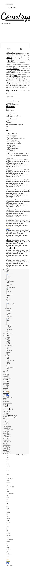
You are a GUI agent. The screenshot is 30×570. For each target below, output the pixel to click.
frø (4, 404)
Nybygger (9, 4)
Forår (4, 398)
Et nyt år (8, 342)
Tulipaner (6, 446)
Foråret (5, 399)
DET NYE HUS (13, 7)
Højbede (5, 409)
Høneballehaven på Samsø (17, 138)
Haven (7, 404)
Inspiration (6, 411)
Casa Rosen (13, 135)
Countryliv (9, 565)
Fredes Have (13, 140)
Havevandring (7, 406)
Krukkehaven (7, 414)
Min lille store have (15, 147)
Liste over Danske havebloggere (19, 153)
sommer (5, 438)
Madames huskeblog (15, 143)
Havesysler (13, 136)
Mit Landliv (13, 145)
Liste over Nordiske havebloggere (19, 155)
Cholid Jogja (8, 356)
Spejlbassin (6, 440)
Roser (5, 429)
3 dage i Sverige (11, 410)
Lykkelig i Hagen (14, 148)
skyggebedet (7, 435)
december (6, 379)
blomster (6, 376)
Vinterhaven (6, 451)
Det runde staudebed (6, 389)
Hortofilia (12, 152)
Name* (8, 93)
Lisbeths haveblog (15, 142)
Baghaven (6, 374)
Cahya (8, 363)
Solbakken (12, 150)
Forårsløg (6, 401)
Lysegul (5, 421)
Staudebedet (7, 441)
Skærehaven (6, 436)
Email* (8, 97)
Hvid (4, 408)
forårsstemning (7, 403)
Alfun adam (8, 339)
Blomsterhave (7, 378)
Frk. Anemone (13, 133)
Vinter (5, 450)
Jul (4, 413)
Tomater (5, 445)
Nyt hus (5, 424)
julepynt (7, 413)
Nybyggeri (6, 423)
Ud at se (5, 448)
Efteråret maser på (9, 351)
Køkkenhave (6, 416)
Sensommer (6, 431)
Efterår (5, 394)
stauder (5, 443)
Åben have (6, 453)
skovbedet (6, 433)
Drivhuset (6, 393)
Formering (6, 396)
